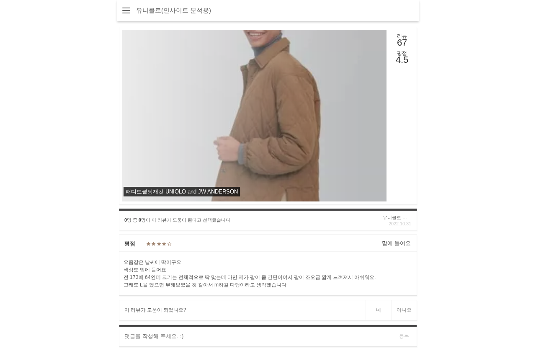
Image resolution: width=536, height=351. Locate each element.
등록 (404, 336)
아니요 (404, 310)
